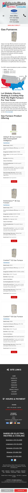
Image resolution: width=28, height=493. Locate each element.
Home (14, 376)
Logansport (18, 470)
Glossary (14, 393)
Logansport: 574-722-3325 (14, 444)
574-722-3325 (9, 112)
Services (14, 380)
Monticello (23, 470)
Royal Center (13, 472)
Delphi (3, 470)
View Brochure (6, 142)
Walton (19, 472)
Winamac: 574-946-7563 (14, 452)
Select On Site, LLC (18, 479)
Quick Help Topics (13, 25)
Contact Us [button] (7, 490)
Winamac (23, 472)
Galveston (7, 470)
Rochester (8, 472)
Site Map (14, 391)
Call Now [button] (20, 490)
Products (14, 378)
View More (14, 181)
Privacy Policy (14, 389)
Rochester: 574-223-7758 (14, 448)
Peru (4, 472)
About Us (14, 387)
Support (14, 382)
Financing (14, 385)
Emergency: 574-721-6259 (14, 440)
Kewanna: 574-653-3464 (14, 456)
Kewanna (12, 470)
